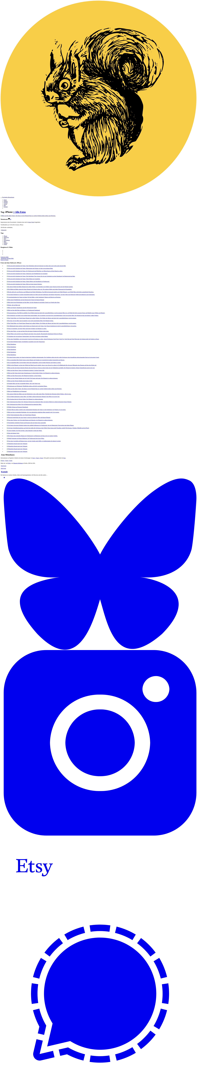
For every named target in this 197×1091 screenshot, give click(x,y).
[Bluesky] (100, 649)
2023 (5, 238)
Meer (5, 241)
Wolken (5, 243)
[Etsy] (34, 897)
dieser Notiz (31, 222)
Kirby (9, 463)
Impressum (3, 465)
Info (5, 205)
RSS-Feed (3, 468)
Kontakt (6, 206)
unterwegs (6, 237)
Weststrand (5, 257)
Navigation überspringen (8, 197)
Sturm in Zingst (7, 259)
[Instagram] (100, 835)
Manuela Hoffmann (18, 463)
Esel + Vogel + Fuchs (38, 458)
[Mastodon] (4, 477)
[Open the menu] (1, 197)
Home (5, 200)
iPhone (5, 236)
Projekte (6, 202)
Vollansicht (3, 230)
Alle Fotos (20, 212)
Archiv (5, 204)
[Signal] (100, 1089)
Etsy (64, 458)
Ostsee (5, 244)
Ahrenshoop (7, 240)
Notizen (6, 201)
